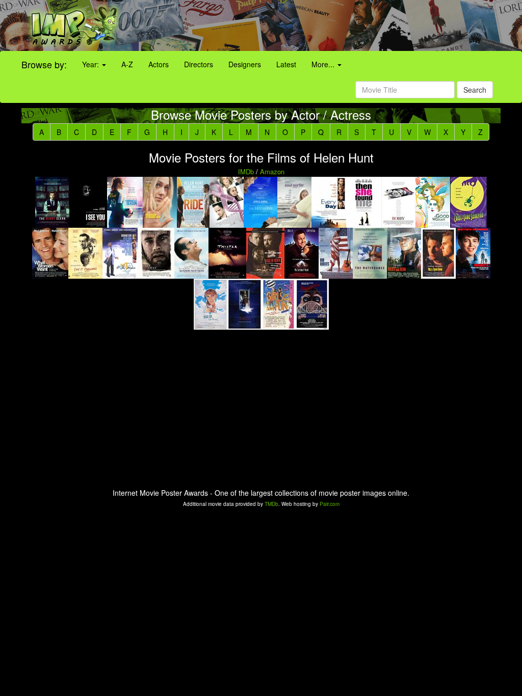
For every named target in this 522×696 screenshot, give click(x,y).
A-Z (127, 64)
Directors (198, 64)
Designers (244, 64)
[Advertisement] (326, 25)
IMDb (246, 171)
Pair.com (330, 503)
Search (474, 90)
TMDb (271, 503)
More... (323, 64)
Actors (158, 64)
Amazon (272, 171)
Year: (91, 64)
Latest (286, 64)
